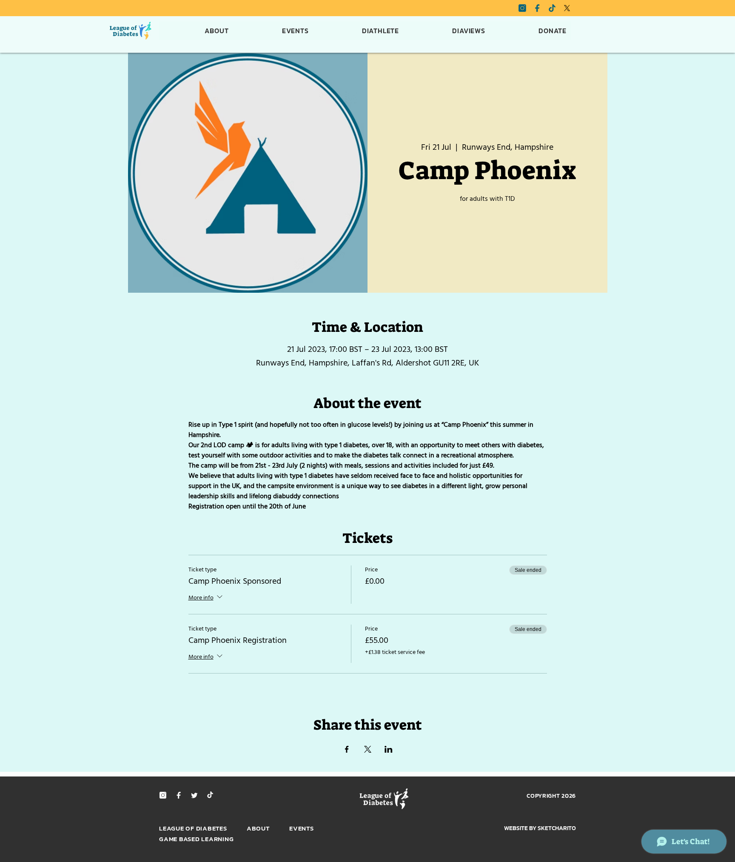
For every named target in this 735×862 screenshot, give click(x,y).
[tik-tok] (552, 8)
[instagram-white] (163, 795)
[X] (567, 8)
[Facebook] (537, 8)
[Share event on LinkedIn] (389, 749)
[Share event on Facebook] (347, 749)
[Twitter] (194, 795)
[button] (360, 30)
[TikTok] (210, 795)
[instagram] (522, 8)
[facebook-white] (178, 795)
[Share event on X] (368, 749)
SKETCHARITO (557, 828)
